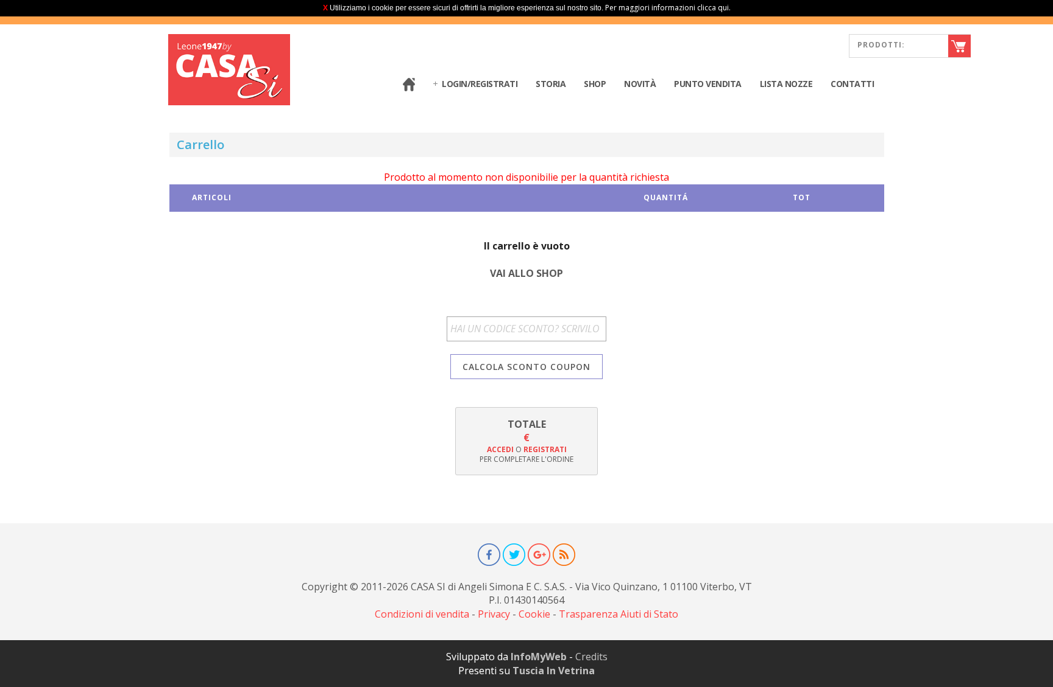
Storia (551, 83)
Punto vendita (708, 83)
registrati (545, 449)
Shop (595, 83)
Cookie (534, 614)
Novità (640, 83)
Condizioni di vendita (422, 614)
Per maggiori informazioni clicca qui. (668, 7)
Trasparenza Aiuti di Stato (618, 614)
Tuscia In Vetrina (553, 670)
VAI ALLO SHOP (526, 273)
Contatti (852, 83)
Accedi (500, 449)
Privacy (494, 614)
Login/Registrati (479, 83)
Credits (591, 656)
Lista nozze (786, 83)
